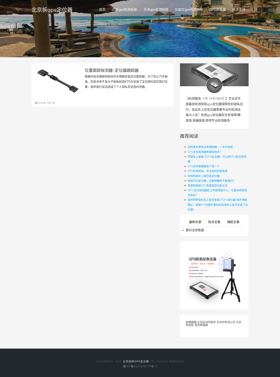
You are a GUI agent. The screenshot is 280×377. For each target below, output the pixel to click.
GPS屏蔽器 (218, 9)
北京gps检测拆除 (124, 9)
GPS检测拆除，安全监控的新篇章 (208, 170)
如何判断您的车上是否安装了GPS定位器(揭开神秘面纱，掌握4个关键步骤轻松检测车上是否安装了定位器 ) (218, 204)
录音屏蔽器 (201, 324)
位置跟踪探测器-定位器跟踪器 (112, 70)
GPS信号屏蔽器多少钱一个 (204, 166)
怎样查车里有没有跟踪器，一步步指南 (210, 146)
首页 (102, 9)
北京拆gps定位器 (52, 10)
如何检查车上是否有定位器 (204, 175)
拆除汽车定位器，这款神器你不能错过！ (212, 180)
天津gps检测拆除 (155, 9)
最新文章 (195, 222)
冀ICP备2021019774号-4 (140, 366)
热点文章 (214, 222)
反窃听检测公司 (226, 322)
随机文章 (233, 222)
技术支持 (238, 9)
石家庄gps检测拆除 (189, 9)
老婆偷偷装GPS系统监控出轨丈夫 (208, 185)
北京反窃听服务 (206, 322)
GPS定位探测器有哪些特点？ (205, 151)
